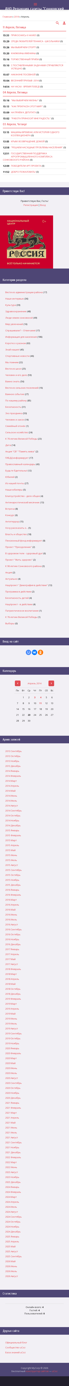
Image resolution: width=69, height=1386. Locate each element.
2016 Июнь (11, 914)
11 (40, 703)
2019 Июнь (11, 1018)
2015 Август (11, 865)
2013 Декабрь (13, 766)
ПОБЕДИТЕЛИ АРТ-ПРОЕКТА (26, 165)
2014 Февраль (13, 775)
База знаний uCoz (15, 1352)
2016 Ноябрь (12, 939)
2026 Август (11, 1276)
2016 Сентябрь (13, 929)
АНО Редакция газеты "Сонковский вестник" (34, 11)
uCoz (55, 1371)
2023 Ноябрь (12, 1177)
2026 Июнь (11, 1266)
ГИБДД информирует (17, 457)
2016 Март (11, 899)
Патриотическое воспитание (22, 610)
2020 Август (11, 1078)
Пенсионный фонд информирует (23, 540)
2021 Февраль (13, 1107)
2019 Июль (11, 1023)
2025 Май (10, 1246)
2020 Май (10, 1063)
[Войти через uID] (28, 652)
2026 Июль (11, 1271)
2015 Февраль (13, 835)
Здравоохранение (15, 311)
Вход (43, 205)
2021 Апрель (12, 1117)
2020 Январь (12, 1048)
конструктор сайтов (37, 1371)
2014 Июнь (11, 795)
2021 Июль (11, 1132)
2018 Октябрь (13, 988)
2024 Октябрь (13, 1221)
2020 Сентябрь (13, 1083)
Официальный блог (16, 1342)
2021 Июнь (11, 1127)
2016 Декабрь (13, 944)
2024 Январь (12, 1187)
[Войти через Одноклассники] (40, 652)
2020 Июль (11, 1073)
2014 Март (11, 780)
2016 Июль (11, 919)
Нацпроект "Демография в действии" (26, 585)
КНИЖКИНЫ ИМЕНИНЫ (23, 53)
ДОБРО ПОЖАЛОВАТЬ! (23, 171)
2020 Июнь (11, 1068)
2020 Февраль (13, 1053)
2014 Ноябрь (12, 820)
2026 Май (10, 1261)
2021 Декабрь (13, 1152)
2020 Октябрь (13, 1088)
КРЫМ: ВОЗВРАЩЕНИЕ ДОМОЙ (28, 141)
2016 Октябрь (13, 934)
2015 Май (10, 850)
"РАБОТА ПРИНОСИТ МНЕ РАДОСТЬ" (31, 118)
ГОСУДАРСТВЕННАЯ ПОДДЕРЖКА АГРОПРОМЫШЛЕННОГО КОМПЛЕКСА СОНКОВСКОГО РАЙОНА (27, 156)
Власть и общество (16, 534)
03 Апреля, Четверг (15, 124)
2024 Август (11, 1211)
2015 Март (11, 840)
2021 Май (10, 1122)
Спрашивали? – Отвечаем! (20, 330)
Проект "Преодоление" (18, 547)
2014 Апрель (12, 785)
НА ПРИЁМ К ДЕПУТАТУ (23, 112)
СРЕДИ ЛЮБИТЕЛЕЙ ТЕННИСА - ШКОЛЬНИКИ (35, 41)
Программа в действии (18, 591)
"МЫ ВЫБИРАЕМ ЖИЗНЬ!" (25, 100)
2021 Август (11, 1137)
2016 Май (10, 909)
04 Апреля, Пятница (15, 92)
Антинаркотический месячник (22, 502)
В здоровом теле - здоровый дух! (24, 553)
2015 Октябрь (13, 875)
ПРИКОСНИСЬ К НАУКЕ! (23, 35)
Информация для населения (21, 336)
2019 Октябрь (13, 1038)
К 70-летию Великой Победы (21, 438)
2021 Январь (12, 1102)
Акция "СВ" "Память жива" (20, 451)
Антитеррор (12, 521)
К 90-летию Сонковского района (23, 566)
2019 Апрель (12, 1008)
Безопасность (13, 406)
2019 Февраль (13, 998)
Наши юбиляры (14, 489)
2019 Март (11, 1003)
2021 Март (11, 1112)
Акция (8, 572)
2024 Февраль (13, 1192)
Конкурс (10, 515)
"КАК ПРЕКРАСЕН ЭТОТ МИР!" (27, 106)
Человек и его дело (16, 375)
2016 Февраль (13, 894)
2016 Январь (12, 889)
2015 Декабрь (13, 884)
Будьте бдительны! (16, 470)
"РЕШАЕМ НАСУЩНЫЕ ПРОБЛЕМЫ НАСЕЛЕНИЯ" (37, 147)
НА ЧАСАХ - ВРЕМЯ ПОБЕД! (25, 86)
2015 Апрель (12, 845)
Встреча (10, 508)
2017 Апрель (12, 954)
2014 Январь (12, 771)
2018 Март (11, 974)
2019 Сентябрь (13, 1033)
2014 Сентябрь (13, 810)
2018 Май (10, 984)
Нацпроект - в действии (18, 604)
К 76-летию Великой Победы (21, 617)
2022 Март (11, 1162)
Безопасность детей (17, 598)
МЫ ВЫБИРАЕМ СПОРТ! (23, 47)
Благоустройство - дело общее (22, 496)
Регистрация (31, 205)
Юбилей (10, 477)
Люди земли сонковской (19, 317)
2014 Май (10, 790)
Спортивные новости (17, 356)
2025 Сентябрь (13, 1256)
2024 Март (11, 1196)
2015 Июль (11, 860)
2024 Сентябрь (13, 1216)
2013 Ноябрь (12, 761)
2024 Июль (11, 1206)
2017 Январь (12, 949)
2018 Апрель (12, 979)
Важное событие (14, 394)
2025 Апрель (12, 1241)
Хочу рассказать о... (16, 527)
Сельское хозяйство (16, 432)
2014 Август (11, 805)
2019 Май (10, 1013)
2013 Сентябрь (13, 751)
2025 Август (11, 1251)
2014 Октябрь (13, 815)
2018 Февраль (13, 969)
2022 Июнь (11, 1167)
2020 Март (11, 1058)
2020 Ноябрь (12, 1092)
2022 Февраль (13, 1157)
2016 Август (11, 924)
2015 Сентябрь (13, 870)
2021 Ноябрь (12, 1147)
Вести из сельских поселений (21, 387)
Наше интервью (14, 298)
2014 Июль (11, 800)
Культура (10, 305)
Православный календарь (20, 464)
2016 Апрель (12, 904)
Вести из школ (13, 368)
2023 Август (11, 1172)
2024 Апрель (12, 1201)
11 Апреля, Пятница (14, 27)
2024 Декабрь (13, 1231)
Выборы (10, 623)
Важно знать (12, 381)
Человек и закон (14, 419)
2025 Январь (12, 1236)
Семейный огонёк (15, 426)
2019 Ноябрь (12, 1043)
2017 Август (11, 964)
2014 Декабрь (13, 825)
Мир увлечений (14, 324)
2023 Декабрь (13, 1182)
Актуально (11, 578)
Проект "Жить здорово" (19, 559)
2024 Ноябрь (12, 1226)
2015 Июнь (11, 855)
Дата (8, 445)
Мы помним (11, 362)
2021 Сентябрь (13, 1142)
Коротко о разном (15, 343)
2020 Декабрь (13, 1097)
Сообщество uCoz (15, 1347)
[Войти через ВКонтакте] (34, 652)
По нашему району (16, 400)
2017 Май (10, 959)
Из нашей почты (14, 483)
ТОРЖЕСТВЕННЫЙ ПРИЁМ (25, 59)
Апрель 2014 (34, 683)
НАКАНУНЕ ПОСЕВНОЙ (23, 74)
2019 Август (11, 1028)
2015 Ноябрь (12, 879)
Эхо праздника (13, 413)
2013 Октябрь (13, 756)
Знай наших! (12, 349)
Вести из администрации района (24, 292)
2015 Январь (12, 830)
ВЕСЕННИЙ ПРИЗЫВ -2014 (25, 80)
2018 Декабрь (13, 993)
